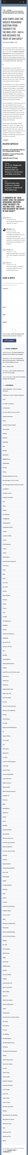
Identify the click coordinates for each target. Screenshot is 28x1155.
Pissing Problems (7, 885)
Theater (5, 1055)
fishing (4, 604)
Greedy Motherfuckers (8, 663)
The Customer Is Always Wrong (11, 1017)
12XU (4, 399)
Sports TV (5, 996)
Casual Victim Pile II (8, 497)
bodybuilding (6, 463)
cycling (4, 553)
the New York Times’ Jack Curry (14, 61)
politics (4, 898)
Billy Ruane (5, 455)
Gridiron (5, 668)
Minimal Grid (11, 1150)
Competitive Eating (7, 527)
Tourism (5, 1068)
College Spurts (6, 523)
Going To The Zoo (7, 646)
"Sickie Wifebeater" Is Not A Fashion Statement (12, 390)
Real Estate (5, 927)
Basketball (5, 442)
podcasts (5, 889)
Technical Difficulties (8, 1004)
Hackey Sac (6, 680)
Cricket (4, 540)
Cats (4, 501)
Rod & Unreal (6, 953)
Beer (4, 446)
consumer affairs (7, 536)
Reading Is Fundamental (9, 923)
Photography (6, 876)
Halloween (5, 685)
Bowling (5, 467)
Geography (5, 638)
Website (5, 322)
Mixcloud (5, 800)
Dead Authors (6, 557)
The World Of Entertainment (10, 1051)
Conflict (5, 531)
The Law (5, 1030)
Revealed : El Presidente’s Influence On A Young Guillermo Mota (14, 150)
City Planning (6, 514)
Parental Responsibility (8, 868)
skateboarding (6, 966)
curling (4, 548)
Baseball (6, 140)
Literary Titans (6, 770)
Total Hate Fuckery (7, 1064)
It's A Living (5, 740)
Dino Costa (5, 565)
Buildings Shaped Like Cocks (10, 476)
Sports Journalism (7, 987)
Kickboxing (5, 753)
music (4, 821)
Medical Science (7, 783)
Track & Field (6, 1072)
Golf (4, 651)
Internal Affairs (6, 736)
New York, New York (8, 838)
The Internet (6, 1025)
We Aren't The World (8, 1106)
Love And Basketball (8, 774)
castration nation (7, 493)
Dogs (4, 570)
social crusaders (7, 974)
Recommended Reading (9, 932)
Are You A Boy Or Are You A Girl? (11, 412)
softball (5, 979)
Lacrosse (5, 757)
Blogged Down (6, 459)
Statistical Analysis (8, 1000)
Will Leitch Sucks (7, 1123)
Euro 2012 (5, 582)
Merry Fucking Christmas (9, 791)
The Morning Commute (9, 1042)
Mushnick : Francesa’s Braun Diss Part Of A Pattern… (13, 154)
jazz (4, 744)
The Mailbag (6, 1034)
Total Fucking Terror (8, 1060)
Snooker (5, 970)
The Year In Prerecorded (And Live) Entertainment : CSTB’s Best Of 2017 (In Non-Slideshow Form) (13, 360)
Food (4, 612)
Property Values (7, 910)
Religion (5, 940)
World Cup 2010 (7, 1132)
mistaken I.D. (6, 795)
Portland (5, 902)
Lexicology (5, 766)
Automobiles (6, 429)
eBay (4, 574)
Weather (5, 1111)
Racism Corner (6, 915)
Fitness (4, 608)
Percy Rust (5, 872)
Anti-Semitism (6, 408)
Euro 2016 (5, 587)
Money (4, 817)
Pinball (4, 881)
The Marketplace (7, 1038)
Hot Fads (5, 723)
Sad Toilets (5, 962)
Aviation (5, 433)
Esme (4, 578)
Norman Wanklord (7, 847)
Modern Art (5, 812)
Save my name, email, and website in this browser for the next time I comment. (13, 335)
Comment (5, 288)
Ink (3, 731)
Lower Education (7, 778)
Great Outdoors (6, 659)
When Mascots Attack (8, 1119)
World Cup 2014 (7, 1136)
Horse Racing (6, 719)
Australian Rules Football (9, 425)
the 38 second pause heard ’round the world (14, 59)
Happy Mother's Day (8, 689)
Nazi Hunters (6, 834)
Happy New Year (7, 693)
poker (4, 893)
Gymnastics (6, 676)
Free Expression (7, 621)
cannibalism (6, 489)
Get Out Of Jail (6, 642)
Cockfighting (6, 518)
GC (16, 42)
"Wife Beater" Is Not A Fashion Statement (13, 395)
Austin (4, 421)
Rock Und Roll (6, 949)
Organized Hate (6, 864)
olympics (5, 855)
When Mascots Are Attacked (10, 1115)
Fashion (5, 591)
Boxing (4, 472)
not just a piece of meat (9, 851)
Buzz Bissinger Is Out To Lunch (11, 480)
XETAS (4, 1140)
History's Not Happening (9, 710)
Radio (4, 919)
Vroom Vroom (6, 1102)
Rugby (4, 957)
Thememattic (7, 1151)
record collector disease (9, 936)
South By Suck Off (7, 983)
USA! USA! (5, 1094)
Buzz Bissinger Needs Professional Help (13, 484)
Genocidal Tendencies (8, 634)
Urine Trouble (6, 1089)
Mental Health (6, 787)
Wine (4, 1128)
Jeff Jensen (6, 749)
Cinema (5, 510)
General (5, 629)
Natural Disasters (7, 829)
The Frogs (5, 1021)
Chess (4, 506)
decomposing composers (9, 561)
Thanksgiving (6, 1013)
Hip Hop (5, 702)
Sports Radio (6, 991)
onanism (5, 859)
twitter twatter (6, 1077)
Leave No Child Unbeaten (9, 761)
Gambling (5, 625)
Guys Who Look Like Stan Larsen (11, 672)
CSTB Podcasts (7, 544)
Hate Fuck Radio (7, 697)
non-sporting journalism (9, 842)
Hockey (5, 714)
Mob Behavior (6, 808)
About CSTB (10, 366)
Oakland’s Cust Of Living (10, 158)
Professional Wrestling (8, 906)
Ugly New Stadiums (8, 1081)
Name (5, 307)
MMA (4, 804)
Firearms (5, 599)
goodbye (5, 655)
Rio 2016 (5, 944)
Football (5, 616)
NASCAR (5, 825)
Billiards (5, 450)
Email (4, 314)
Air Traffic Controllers (8, 403)
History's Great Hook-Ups (9, 706)
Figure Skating (6, 595)
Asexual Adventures (8, 416)
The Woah (5, 1047)
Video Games (6, 1098)
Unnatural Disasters (8, 1085)
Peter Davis (5, 358)
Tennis (4, 1008)
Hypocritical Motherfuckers (10, 727)
